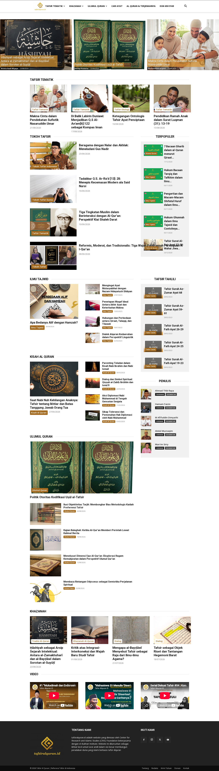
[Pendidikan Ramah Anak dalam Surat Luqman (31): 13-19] (172, 99)
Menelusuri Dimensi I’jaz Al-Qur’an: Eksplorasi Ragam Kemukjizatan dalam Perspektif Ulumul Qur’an (93, 557)
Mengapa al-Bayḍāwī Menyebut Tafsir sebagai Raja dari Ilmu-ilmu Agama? (129, 653)
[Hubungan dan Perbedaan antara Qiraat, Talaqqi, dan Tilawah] (92, 322)
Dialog (118, 641)
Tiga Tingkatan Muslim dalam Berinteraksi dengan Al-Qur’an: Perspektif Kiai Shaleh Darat (100, 215)
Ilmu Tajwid (150, 177)
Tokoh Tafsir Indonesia (44, 166)
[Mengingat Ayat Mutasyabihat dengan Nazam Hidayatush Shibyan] (92, 289)
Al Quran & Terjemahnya (141, 6)
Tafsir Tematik (54, 6)
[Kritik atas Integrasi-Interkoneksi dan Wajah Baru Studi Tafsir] (89, 630)
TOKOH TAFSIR (40, 136)
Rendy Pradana (81, 68)
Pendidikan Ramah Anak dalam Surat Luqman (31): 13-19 (171, 119)
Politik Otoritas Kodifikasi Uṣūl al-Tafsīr (57, 497)
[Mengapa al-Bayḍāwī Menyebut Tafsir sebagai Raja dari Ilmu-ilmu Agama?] (131, 630)
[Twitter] (160, 740)
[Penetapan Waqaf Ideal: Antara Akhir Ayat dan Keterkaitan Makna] (92, 305)
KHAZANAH (38, 611)
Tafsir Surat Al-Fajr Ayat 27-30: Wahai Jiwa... (173, 244)
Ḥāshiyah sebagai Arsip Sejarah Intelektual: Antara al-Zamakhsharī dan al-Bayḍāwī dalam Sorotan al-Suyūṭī (46, 655)
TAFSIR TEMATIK (41, 79)
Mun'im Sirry (161, 444)
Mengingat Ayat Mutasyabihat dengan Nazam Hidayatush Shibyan (117, 288)
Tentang (145, 768)
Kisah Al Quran (38, 412)
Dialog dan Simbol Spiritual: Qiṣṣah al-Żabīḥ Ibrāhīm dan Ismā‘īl (117, 382)
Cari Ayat (116, 6)
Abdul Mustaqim (164, 431)
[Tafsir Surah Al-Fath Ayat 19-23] (153, 363)
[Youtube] (168, 740)
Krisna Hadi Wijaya (9, 68)
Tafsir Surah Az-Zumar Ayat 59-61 (174, 309)
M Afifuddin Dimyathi (166, 417)
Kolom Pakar (69, 588)
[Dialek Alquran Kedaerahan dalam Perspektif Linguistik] (92, 338)
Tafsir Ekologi (122, 109)
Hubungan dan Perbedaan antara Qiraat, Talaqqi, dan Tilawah (117, 321)
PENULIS (165, 381)
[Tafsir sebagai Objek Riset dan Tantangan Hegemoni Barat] (172, 630)
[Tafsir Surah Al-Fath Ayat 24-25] (153, 346)
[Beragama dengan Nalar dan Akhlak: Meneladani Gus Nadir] (53, 155)
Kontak (186, 768)
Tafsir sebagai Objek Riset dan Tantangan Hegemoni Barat (168, 651)
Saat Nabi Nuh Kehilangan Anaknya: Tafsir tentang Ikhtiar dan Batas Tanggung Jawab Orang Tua (54, 403)
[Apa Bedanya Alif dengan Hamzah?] (54, 301)
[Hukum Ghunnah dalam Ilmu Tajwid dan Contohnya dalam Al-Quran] (153, 221)
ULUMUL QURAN (41, 436)
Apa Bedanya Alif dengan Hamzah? (54, 322)
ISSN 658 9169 (167, 6)
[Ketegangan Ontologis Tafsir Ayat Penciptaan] (131, 99)
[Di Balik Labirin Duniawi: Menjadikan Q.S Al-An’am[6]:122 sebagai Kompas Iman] (89, 99)
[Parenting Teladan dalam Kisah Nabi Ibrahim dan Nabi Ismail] (92, 367)
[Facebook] (144, 740)
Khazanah (75, 6)
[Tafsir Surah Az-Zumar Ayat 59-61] (153, 309)
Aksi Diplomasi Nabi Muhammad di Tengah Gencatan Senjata (114, 398)
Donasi (177, 768)
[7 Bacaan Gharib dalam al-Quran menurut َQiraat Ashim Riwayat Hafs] (153, 150)
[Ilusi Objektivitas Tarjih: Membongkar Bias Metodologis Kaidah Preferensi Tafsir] (45, 514)
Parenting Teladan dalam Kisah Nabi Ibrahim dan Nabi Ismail (117, 366)
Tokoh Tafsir (39, 266)
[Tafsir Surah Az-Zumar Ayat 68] (153, 292)
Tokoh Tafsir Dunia (42, 199)
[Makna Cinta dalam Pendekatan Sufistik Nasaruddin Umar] (183, 44)
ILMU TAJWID (39, 279)
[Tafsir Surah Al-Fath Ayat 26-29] (153, 329)
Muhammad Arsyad (157, 68)
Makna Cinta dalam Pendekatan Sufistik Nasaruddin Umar (44, 119)
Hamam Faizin (162, 404)
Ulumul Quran (96, 6)
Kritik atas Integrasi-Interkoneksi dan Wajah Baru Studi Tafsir (88, 651)
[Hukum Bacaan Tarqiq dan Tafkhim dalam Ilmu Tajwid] (153, 174)
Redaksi (155, 768)
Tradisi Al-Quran (40, 641)
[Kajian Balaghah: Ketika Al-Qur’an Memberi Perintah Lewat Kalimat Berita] (45, 540)
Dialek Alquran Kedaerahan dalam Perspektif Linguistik (117, 336)
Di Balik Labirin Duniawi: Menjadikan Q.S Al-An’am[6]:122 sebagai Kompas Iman (87, 121)
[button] (185, 6)
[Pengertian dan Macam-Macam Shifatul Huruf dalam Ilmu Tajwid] (153, 197)
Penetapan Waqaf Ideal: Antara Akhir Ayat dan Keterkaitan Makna (115, 304)
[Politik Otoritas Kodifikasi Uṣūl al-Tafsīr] (109, 44)
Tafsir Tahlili (150, 296)
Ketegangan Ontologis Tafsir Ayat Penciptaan (128, 118)
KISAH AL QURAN (42, 356)
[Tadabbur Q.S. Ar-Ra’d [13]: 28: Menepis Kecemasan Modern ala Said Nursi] (53, 189)
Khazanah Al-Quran (83, 641)
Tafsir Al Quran (151, 248)
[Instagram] (152, 740)
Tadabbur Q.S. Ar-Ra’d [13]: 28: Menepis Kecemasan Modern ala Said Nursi (104, 182)
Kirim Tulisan (166, 768)
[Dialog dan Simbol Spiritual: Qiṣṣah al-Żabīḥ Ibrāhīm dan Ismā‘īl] (92, 383)
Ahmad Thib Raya (164, 390)
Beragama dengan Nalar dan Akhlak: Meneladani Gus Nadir (104, 147)
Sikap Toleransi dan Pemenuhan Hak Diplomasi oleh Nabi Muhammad (117, 414)
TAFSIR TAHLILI (165, 279)
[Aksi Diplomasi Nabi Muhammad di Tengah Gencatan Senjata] (92, 399)
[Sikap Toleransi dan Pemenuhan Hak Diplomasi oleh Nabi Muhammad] (92, 415)
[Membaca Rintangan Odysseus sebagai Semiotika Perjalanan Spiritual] (45, 591)
